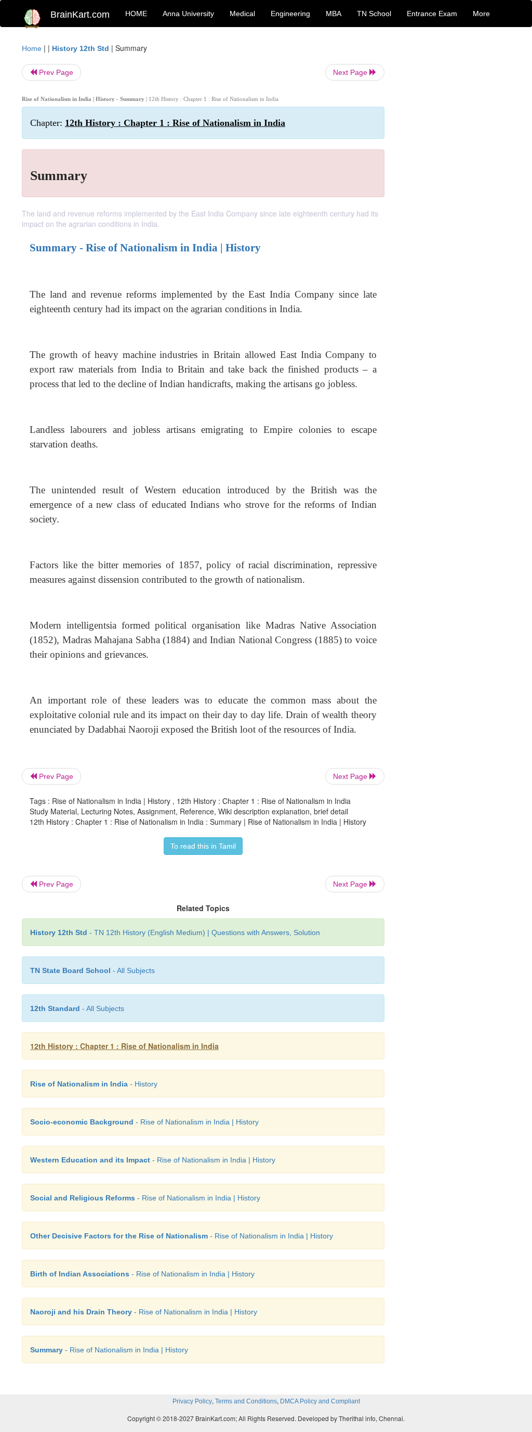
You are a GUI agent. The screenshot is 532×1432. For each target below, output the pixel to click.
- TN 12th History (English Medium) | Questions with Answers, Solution (175, 932)
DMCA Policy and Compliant (320, 1401)
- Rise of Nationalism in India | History (144, 1122)
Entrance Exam (432, 13)
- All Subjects (92, 970)
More (481, 13)
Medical (242, 13)
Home (32, 48)
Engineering (290, 13)
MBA (333, 13)
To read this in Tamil (203, 846)
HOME (136, 13)
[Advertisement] (455, 199)
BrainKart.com (80, 14)
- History (93, 1084)
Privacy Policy (192, 1401)
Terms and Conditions (246, 1401)
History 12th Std (80, 48)
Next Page (351, 72)
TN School (374, 13)
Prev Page (55, 72)
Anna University (188, 13)
